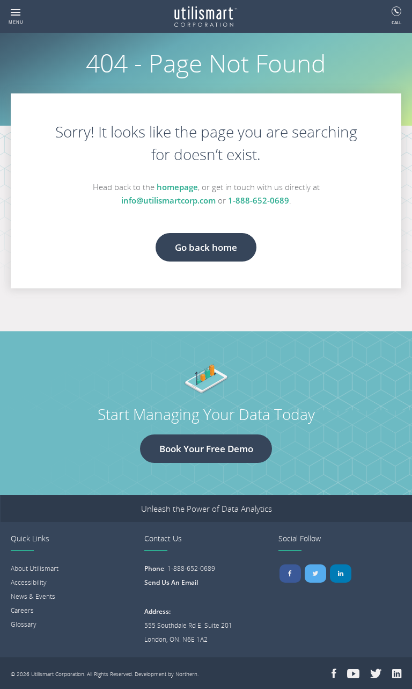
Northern (186, 674)
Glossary (23, 624)
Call (396, 22)
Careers (22, 610)
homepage (177, 187)
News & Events (33, 596)
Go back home (206, 247)
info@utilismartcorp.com (168, 200)
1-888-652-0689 (258, 200)
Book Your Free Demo (206, 449)
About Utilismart (34, 568)
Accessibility (29, 582)
